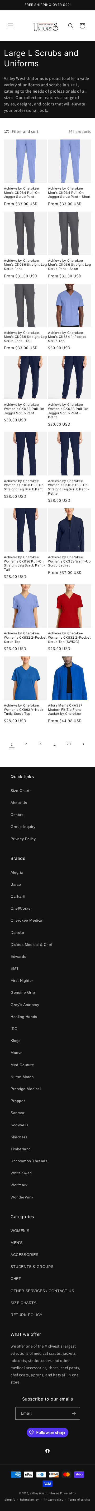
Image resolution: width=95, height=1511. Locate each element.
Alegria (17, 872)
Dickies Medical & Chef (31, 944)
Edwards (18, 956)
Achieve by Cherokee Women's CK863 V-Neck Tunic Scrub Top (24, 709)
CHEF (16, 1278)
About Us (19, 802)
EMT (15, 968)
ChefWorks (20, 908)
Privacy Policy (23, 839)
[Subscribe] (74, 1413)
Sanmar (18, 1113)
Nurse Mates (22, 1077)
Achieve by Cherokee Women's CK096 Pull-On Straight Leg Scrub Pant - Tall (24, 563)
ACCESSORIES (25, 1255)
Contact (18, 814)
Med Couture (22, 1065)
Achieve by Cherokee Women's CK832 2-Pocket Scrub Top (25, 637)
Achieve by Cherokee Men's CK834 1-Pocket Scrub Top (67, 337)
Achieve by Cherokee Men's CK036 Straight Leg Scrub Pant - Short (69, 264)
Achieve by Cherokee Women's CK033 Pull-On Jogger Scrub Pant (24, 409)
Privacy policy (53, 1499)
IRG (14, 1029)
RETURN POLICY (26, 1315)
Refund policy (29, 1499)
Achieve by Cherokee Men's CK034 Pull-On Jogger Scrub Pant (22, 192)
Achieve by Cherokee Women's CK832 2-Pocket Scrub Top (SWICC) (69, 637)
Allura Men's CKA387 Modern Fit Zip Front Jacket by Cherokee (65, 709)
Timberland (21, 1149)
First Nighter (22, 980)
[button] (10, 26)
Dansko (17, 932)
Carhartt (18, 896)
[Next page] (83, 744)
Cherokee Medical (27, 920)
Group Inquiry (23, 826)
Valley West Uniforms (44, 1493)
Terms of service (79, 1499)
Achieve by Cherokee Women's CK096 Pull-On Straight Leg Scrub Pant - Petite (68, 487)
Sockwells (19, 1125)
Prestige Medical (26, 1089)
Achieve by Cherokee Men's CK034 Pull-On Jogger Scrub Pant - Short (69, 192)
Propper (18, 1101)
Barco (16, 884)
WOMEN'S (20, 1231)
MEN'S (17, 1243)
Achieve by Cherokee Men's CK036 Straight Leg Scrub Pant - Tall (25, 337)
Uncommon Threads (29, 1161)
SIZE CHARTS (24, 1303)
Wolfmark (19, 1185)
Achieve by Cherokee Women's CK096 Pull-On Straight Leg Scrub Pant (24, 485)
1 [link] (12, 744)
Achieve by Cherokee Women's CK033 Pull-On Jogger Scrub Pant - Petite (68, 411)
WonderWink (22, 1197)
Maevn (17, 1052)
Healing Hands (24, 1017)
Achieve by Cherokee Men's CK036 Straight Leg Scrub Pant (25, 264)
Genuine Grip (23, 992)
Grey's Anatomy (25, 1005)
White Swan (21, 1173)
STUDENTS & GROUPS (32, 1266)
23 (69, 743)
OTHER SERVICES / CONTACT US (42, 1291)
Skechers (19, 1137)
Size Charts (21, 791)
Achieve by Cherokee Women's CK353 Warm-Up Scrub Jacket (69, 561)
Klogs (16, 1040)
